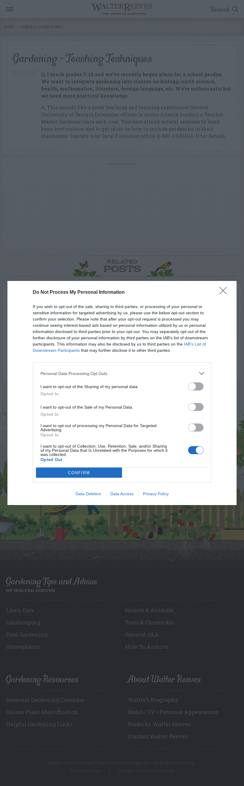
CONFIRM (79, 473)
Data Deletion (88, 493)
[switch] (196, 386)
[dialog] (122, 393)
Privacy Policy (156, 493)
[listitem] (122, 373)
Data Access (122, 493)
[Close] (225, 292)
